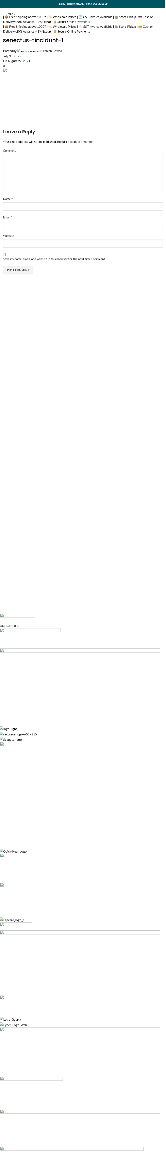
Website (8, 235)
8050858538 (100, 3)
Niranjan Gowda (51, 51)
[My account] (161, 14)
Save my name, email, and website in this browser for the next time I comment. (54, 259)
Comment (10, 150)
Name (8, 199)
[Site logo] (69, 13)
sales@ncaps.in (75, 3)
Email (7, 217)
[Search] (154, 14)
